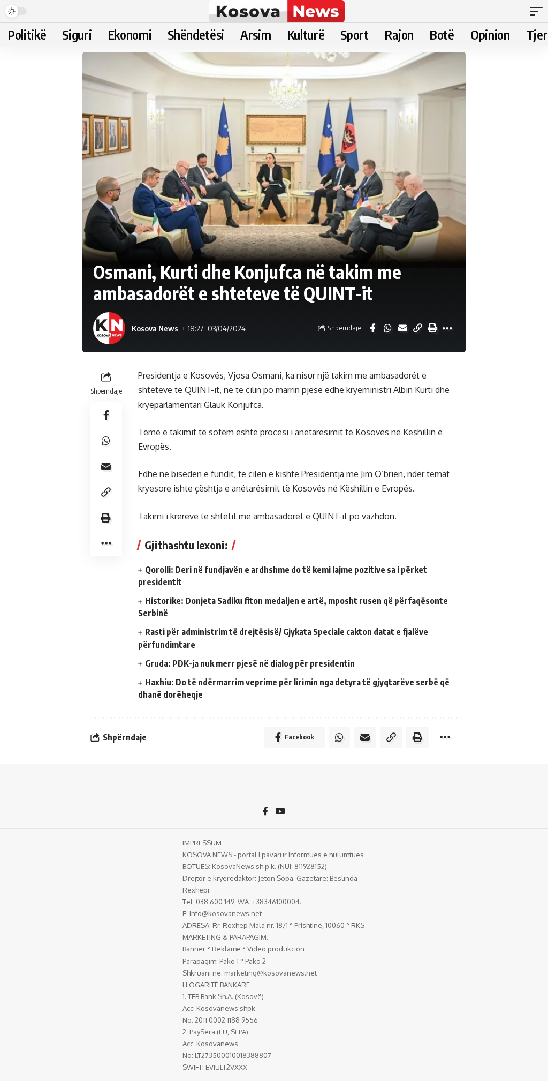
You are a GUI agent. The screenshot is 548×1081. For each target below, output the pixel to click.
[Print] (432, 328)
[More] (447, 328)
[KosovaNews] (276, 11)
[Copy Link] (417, 328)
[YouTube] (280, 812)
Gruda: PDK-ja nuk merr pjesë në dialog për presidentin (250, 663)
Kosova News (155, 328)
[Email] (402, 328)
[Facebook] (265, 812)
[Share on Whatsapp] (387, 328)
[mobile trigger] (539, 11)
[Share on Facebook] (372, 328)
